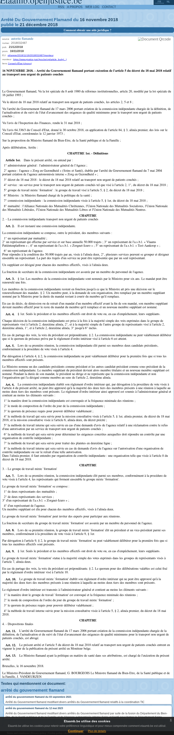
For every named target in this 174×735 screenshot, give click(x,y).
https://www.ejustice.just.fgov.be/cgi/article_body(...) (40, 59)
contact (109, 7)
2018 (113, 19)
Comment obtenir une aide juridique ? (87, 30)
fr (159, 1)
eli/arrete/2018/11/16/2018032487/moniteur (30, 55)
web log (92, 7)
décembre (36, 24)
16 (82, 19)
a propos (74, 7)
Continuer (75, 731)
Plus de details (97, 731)
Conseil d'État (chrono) (20, 63)
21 (22, 24)
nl (168, 1)
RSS (61, 7)
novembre (96, 19)
